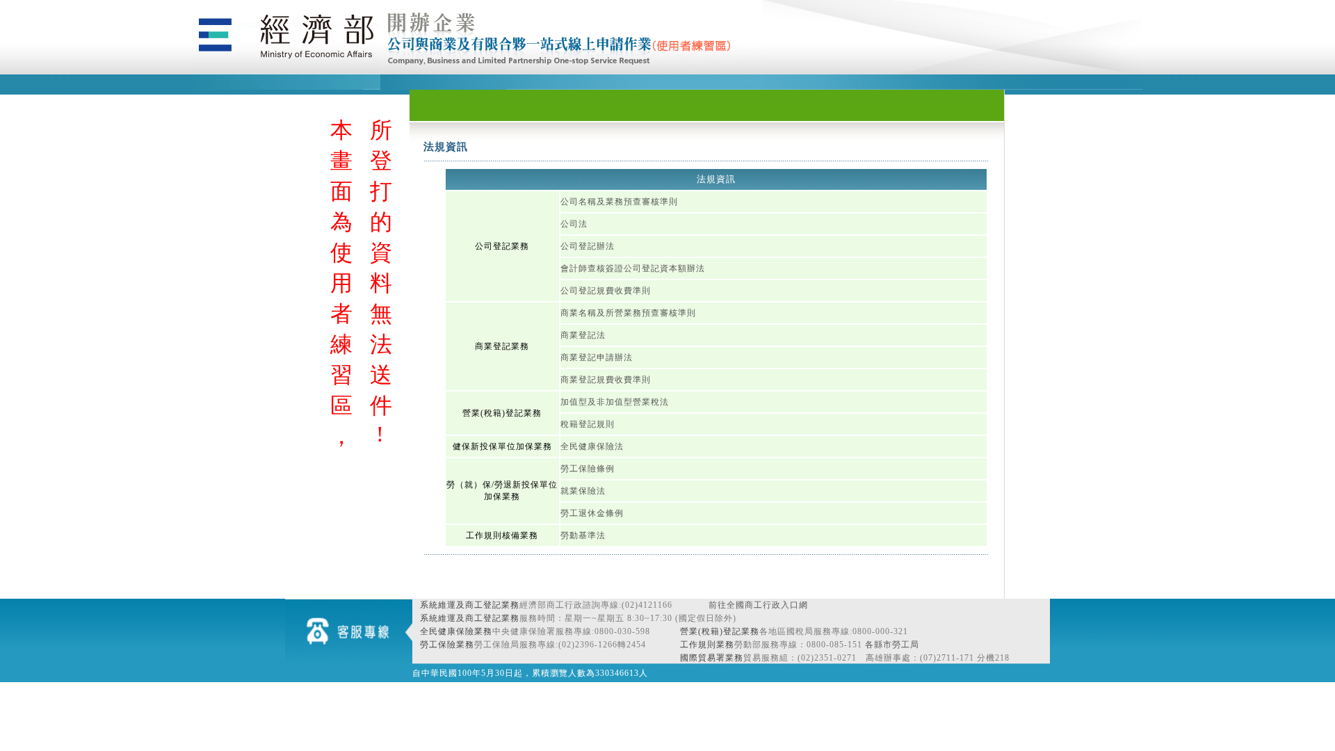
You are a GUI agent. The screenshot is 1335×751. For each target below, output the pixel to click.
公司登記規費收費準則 (605, 291)
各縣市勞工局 (892, 644)
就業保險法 (583, 491)
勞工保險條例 (587, 469)
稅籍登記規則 (587, 424)
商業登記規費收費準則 (605, 380)
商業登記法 (583, 335)
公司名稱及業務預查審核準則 (619, 202)
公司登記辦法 (587, 246)
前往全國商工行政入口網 (758, 605)
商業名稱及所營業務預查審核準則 (628, 313)
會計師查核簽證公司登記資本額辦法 (632, 268)
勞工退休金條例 (592, 513)
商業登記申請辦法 (596, 357)
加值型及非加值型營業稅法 (614, 402)
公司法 (574, 224)
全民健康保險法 (592, 446)
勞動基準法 (583, 535)
